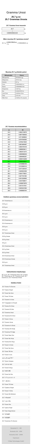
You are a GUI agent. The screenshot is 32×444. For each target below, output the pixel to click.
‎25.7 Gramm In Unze (8, 299)
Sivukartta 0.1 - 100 (16, 428)
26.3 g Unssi (5, 252)
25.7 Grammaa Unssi (8, 233)
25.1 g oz (4, 213)
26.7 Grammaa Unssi (8, 265)
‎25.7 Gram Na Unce (8, 293)
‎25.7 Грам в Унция (7, 290)
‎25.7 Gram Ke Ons (7, 374)
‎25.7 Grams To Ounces (8, 286)
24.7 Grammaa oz (7, 200)
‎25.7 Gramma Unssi (8, 312)
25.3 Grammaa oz (7, 220)
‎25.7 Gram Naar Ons (8, 335)
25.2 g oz (4, 217)
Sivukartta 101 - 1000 (16, 431)
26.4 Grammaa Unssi (8, 255)
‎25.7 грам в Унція (7, 407)
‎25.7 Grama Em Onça (8, 341)
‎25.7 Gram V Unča (7, 391)
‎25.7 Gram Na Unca (8, 348)
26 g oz (4, 243)
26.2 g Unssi (5, 249)
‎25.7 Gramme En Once (8, 315)
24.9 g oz (4, 207)
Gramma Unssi (16, 12)
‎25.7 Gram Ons (6, 404)
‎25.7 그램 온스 (6, 381)
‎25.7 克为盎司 (6, 414)
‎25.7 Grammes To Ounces (9, 421)
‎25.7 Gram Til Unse (7, 296)
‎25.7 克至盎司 (6, 417)
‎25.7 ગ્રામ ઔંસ (6, 401)
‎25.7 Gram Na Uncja (8, 338)
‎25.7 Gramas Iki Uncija (8, 328)
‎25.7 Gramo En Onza (8, 306)
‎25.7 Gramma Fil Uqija (8, 332)
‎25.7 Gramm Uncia (7, 322)
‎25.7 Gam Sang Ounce (8, 411)
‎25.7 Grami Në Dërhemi (9, 394)
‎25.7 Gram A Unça (7, 367)
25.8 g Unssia (6, 236)
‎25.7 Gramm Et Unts (8, 309)
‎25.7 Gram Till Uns (7, 351)
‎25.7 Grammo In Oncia (8, 325)
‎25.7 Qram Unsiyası (7, 361)
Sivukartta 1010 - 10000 (16, 434)
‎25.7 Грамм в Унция (8, 387)
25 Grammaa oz (6, 210)
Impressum (16, 438)
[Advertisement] (16, 4)
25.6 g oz (4, 230)
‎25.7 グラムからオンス (8, 377)
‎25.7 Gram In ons (7, 354)
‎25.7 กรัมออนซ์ (6, 397)
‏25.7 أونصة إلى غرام (7, 358)
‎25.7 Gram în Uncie (7, 345)
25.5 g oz (4, 226)
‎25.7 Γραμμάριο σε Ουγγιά (9, 303)
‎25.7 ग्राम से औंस (6, 371)
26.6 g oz (4, 262)
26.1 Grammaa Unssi (8, 246)
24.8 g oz (4, 204)
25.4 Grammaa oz (7, 223)
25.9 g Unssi (5, 239)
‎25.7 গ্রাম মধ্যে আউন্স (7, 364)
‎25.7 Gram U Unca (7, 319)
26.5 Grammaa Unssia (8, 259)
